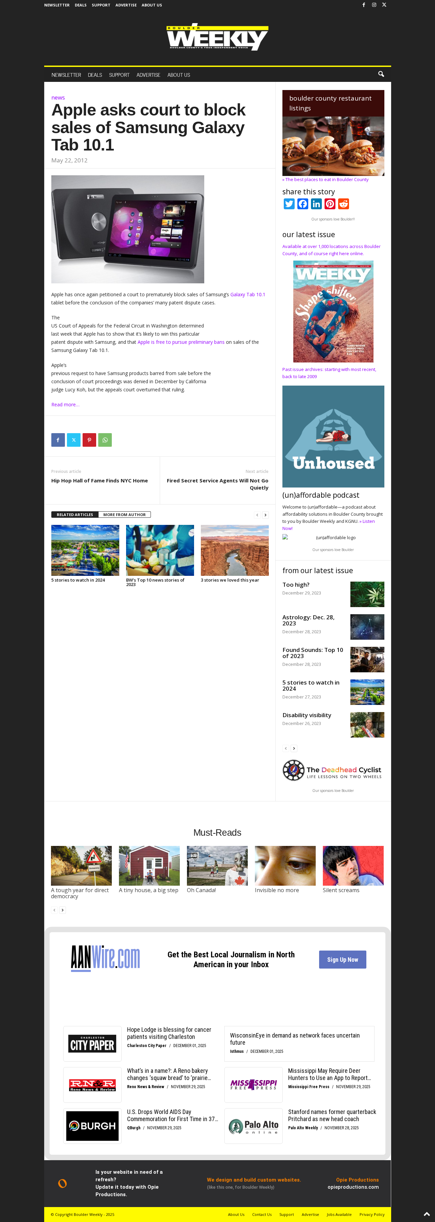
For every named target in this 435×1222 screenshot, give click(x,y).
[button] (380, 74)
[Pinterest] (89, 440)
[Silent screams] (353, 865)
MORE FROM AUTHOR (124, 514)
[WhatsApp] (105, 440)
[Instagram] (374, 5)
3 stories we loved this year (230, 580)
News (58, 97)
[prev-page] (257, 514)
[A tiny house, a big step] (149, 865)
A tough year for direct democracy (80, 893)
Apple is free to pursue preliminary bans (181, 342)
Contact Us (262, 1214)
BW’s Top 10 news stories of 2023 (155, 582)
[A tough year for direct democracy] (81, 865)
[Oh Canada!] (217, 865)
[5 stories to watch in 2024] (85, 550)
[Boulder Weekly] (217, 37)
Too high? (296, 584)
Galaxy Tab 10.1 (247, 294)
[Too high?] (367, 594)
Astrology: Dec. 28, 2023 (308, 620)
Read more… (65, 404)
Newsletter (57, 4)
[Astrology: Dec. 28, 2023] (367, 627)
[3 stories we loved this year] (235, 550)
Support (101, 4)
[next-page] (265, 514)
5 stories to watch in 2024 (78, 580)
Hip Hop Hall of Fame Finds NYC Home (99, 480)
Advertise (126, 4)
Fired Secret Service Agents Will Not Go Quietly (217, 484)
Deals (81, 4)
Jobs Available (339, 1214)
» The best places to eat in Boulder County (325, 179)
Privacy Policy (372, 1214)
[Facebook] (364, 5)
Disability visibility (306, 715)
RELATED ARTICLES (75, 514)
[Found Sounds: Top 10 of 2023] (367, 659)
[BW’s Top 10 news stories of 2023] (160, 550)
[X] (384, 5)
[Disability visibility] (367, 725)
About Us (152, 4)
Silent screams (341, 890)
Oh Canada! (201, 890)
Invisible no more (277, 890)
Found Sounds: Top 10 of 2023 (312, 653)
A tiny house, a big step (148, 890)
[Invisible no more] (285, 865)
